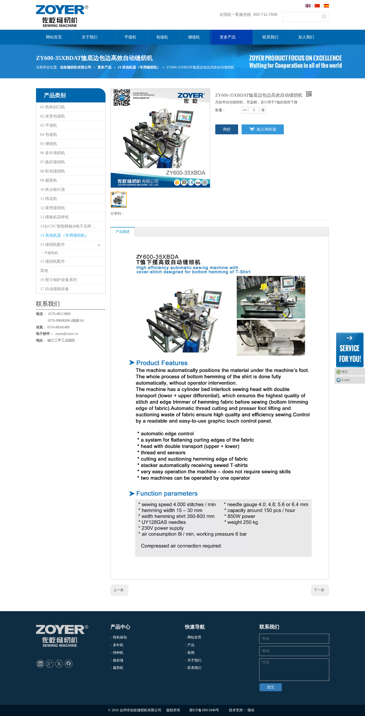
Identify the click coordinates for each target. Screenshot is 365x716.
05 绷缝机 (48, 144)
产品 (190, 645)
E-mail (345, 380)
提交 (270, 687)
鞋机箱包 (120, 637)
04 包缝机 (48, 134)
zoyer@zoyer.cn (65, 334)
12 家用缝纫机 (52, 208)
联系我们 (194, 668)
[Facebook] (69, 663)
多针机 (118, 645)
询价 (227, 129)
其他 (44, 270)
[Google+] (50, 663)
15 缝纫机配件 (52, 244)
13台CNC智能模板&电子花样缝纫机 (71, 226)
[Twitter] (59, 663)
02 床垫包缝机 (52, 116)
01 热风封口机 (52, 107)
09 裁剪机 (48, 180)
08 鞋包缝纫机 (52, 171)
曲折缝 (118, 660)
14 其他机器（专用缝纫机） (64, 235)
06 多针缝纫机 (52, 153)
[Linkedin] (40, 663)
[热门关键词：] (324, 16)
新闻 (190, 653)
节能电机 (51, 253)
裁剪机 (118, 668)
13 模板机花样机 (54, 217)
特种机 (118, 653)
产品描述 (123, 231)
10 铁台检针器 (52, 189)
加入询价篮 (266, 129)
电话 (345, 371)
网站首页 (194, 637)
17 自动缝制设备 (54, 289)
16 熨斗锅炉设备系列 (58, 280)
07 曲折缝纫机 (52, 162)
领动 (250, 710)
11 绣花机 (48, 199)
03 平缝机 (48, 125)
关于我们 (194, 660)
